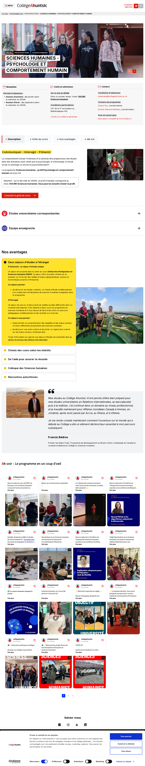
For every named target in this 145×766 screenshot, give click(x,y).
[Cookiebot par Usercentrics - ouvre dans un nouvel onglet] (15, 761)
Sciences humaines (40, 53)
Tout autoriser (126, 736)
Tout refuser (126, 751)
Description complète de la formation (115, 119)
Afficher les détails (123, 762)
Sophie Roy (103, 105)
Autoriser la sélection (126, 744)
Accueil (5, 14)
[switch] (66, 761)
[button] (130, 71)
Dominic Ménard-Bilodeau (109, 109)
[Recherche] (141, 6)
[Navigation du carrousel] (132, 71)
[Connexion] (136, 6)
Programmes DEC (16, 14)
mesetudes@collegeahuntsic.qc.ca (112, 96)
